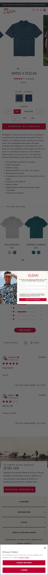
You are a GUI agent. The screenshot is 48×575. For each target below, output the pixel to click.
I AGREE (24, 570)
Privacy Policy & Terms (34, 296)
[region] (24, 559)
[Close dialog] (47, 272)
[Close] (45, 548)
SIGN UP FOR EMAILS (32, 299)
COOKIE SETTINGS (24, 563)
